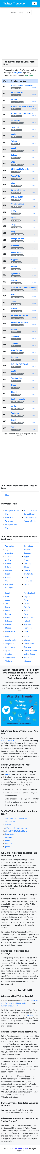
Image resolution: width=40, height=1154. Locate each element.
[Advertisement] (20, 38)
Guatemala (28, 574)
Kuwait (8, 614)
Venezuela (28, 657)
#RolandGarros (11, 821)
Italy (7, 596)
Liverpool (9, 837)
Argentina (9, 553)
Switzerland (10, 657)
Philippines (28, 617)
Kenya (7, 607)
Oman (26, 603)
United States (29, 654)
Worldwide (9, 546)
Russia (7, 636)
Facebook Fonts (30, 510)
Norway (27, 600)
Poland (27, 621)
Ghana (26, 567)
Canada (8, 577)
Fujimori (8, 843)
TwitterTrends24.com (9, 740)
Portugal (27, 624)
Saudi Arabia (10, 640)
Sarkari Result (29, 514)
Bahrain (8, 563)
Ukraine (27, 640)
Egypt (26, 556)
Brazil (7, 574)
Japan (7, 600)
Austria (8, 560)
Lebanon (8, 621)
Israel (7, 593)
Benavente (9, 834)
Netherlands (10, 631)
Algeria (8, 549)
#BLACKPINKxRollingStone (16, 831)
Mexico (8, 628)
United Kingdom (30, 650)
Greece (27, 570)
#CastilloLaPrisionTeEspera (16, 828)
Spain (7, 650)
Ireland (27, 584)
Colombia (9, 584)
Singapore (9, 643)
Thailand (8, 661)
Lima (7, 495)
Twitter (7, 774)
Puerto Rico (29, 628)
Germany (27, 563)
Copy (34, 87)
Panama (27, 610)
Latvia (7, 617)
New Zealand (29, 593)
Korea (7, 610)
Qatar (26, 631)
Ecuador (27, 553)
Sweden (8, 654)
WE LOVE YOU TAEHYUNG (16, 818)
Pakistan (27, 607)
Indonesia (28, 581)
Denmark (9, 588)
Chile (7, 581)
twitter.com (26, 1003)
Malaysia (8, 624)
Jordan (8, 603)
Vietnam (27, 661)
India (26, 577)
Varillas (8, 825)
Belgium (8, 570)
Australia (8, 556)
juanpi (7, 847)
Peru (26, 614)
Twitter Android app (13, 1003)
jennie (7, 840)
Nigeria (27, 596)
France (27, 560)
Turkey (27, 636)
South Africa (10, 647)
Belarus (8, 567)
